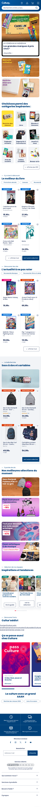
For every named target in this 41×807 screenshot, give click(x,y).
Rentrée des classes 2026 (12, 701)
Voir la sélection (27, 604)
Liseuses (25, 182)
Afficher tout (14, 258)
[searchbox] (20, 8)
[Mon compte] (27, 3)
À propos (5, 795)
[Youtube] (30, 742)
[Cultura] (6, 3)
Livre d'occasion (32, 701)
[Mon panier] (32, 3)
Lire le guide (10, 605)
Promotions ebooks (10, 182)
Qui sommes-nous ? (9, 776)
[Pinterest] (25, 742)
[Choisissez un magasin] (22, 3)
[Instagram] (15, 742)
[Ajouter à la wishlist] (18, 190)
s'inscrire (32, 753)
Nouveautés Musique (11, 273)
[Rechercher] (36, 8)
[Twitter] (20, 742)
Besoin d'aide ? (8, 789)
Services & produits (9, 782)
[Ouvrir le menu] (38, 3)
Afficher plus (32, 167)
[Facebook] (10, 742)
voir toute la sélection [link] (31, 258)
